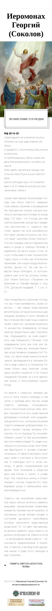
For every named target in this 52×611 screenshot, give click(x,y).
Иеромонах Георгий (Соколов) (30, 581)
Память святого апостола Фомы (26, 565)
